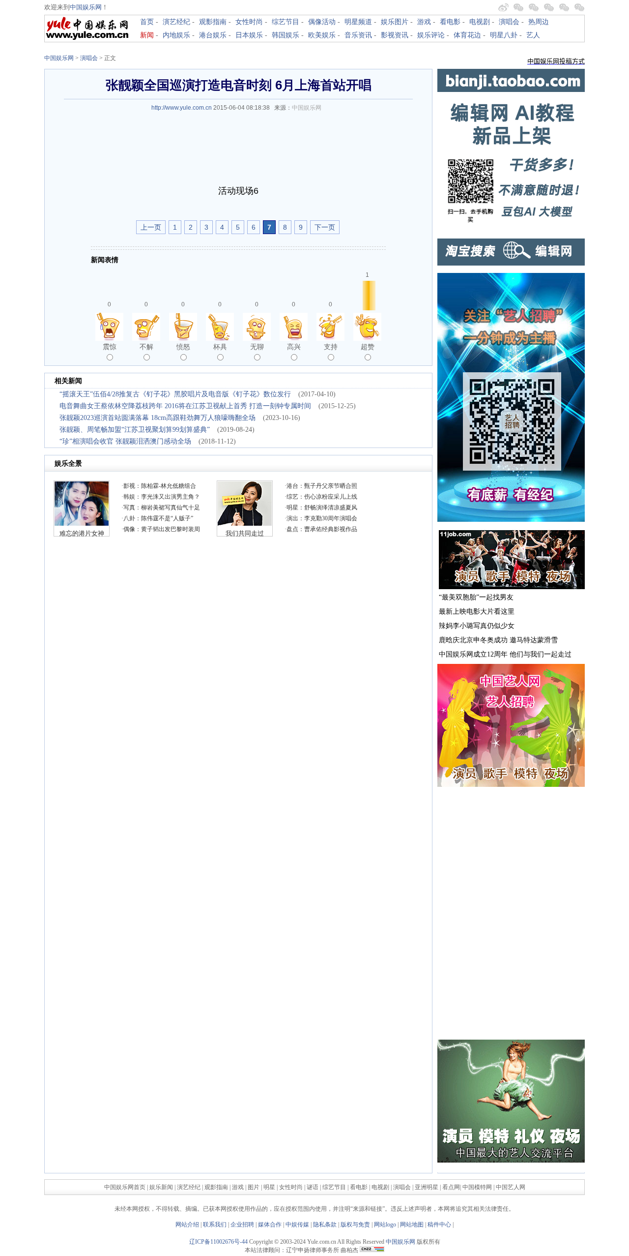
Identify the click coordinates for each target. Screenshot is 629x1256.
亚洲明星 (426, 1187)
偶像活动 (322, 22)
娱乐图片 (394, 22)
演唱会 (509, 22)
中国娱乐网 (86, 7)
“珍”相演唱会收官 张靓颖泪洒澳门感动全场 (125, 441)
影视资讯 (394, 35)
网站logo (385, 1224)
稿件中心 (439, 1224)
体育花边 (467, 35)
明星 (270, 1187)
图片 (253, 1187)
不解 (146, 347)
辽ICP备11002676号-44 (218, 1241)
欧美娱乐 (322, 35)
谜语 (312, 1187)
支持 (331, 347)
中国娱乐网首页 (124, 1187)
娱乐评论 (431, 35)
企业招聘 (242, 1224)
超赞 (367, 347)
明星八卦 (503, 35)
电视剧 (479, 22)
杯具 (220, 347)
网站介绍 (187, 1224)
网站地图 (412, 1224)
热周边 (538, 22)
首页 (147, 22)
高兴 (294, 347)
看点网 (451, 1187)
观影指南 (213, 22)
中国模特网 (477, 1187)
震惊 (109, 347)
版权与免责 (355, 1224)
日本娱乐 (249, 35)
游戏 (424, 22)
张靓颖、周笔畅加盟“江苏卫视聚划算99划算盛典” (134, 429)
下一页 (324, 227)
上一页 (151, 227)
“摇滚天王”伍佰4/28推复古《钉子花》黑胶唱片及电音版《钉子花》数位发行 (175, 394)
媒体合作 (270, 1224)
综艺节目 (285, 22)
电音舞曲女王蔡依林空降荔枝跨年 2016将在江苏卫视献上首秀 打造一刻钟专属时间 (185, 406)
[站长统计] (372, 1250)
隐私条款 (325, 1224)
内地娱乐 (176, 35)
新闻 (147, 35)
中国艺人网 (510, 1187)
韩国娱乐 (285, 35)
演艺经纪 (176, 22)
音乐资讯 (358, 35)
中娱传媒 (297, 1224)
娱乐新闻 (161, 1187)
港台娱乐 (213, 35)
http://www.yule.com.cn (181, 107)
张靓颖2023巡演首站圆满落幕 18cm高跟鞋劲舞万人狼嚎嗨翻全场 (157, 417)
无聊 (257, 347)
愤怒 (183, 347)
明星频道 (358, 22)
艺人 (533, 35)
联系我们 (215, 1224)
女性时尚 (249, 22)
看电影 (450, 22)
